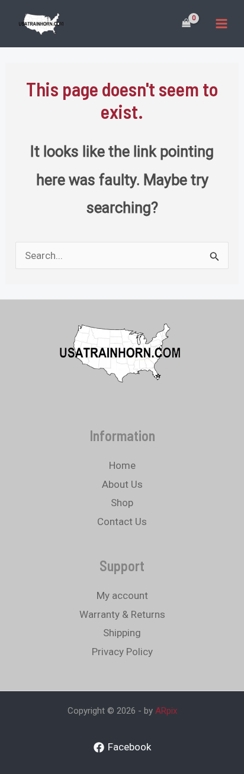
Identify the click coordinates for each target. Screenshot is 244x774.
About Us (122, 484)
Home (122, 465)
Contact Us (122, 521)
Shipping (122, 633)
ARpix (166, 710)
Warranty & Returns (122, 614)
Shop (122, 503)
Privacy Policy (122, 652)
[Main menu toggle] (221, 23)
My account (122, 595)
